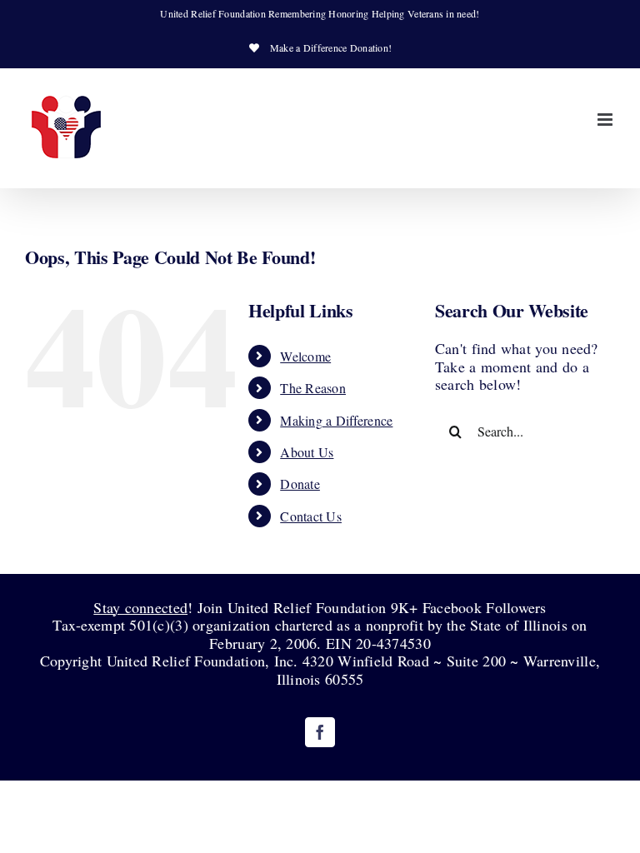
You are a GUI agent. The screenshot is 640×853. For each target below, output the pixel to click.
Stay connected (140, 607)
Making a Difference (336, 420)
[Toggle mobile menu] (606, 119)
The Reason (313, 388)
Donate (300, 483)
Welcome (305, 356)
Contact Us (311, 516)
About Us (306, 452)
